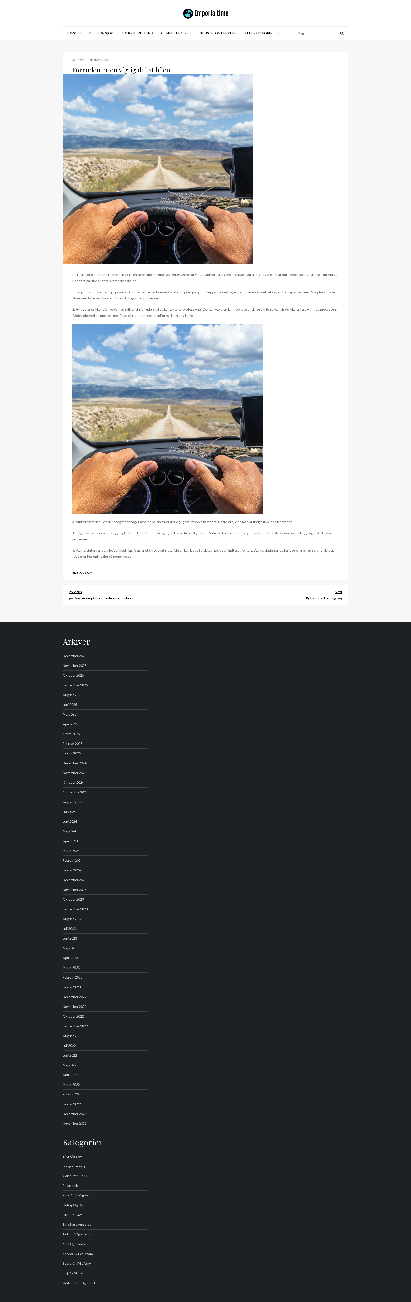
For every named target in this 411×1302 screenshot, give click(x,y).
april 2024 (70, 841)
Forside (74, 33)
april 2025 (70, 724)
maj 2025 (69, 714)
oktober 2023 (73, 899)
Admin (81, 60)
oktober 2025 (73, 675)
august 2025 (72, 695)
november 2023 (75, 890)
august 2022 (72, 1036)
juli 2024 (69, 812)
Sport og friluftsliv (77, 1263)
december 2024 (75, 763)
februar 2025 (73, 743)
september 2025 (75, 685)
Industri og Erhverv (217, 33)
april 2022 (70, 1075)
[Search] (342, 33)
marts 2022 (71, 1084)
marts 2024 (71, 851)
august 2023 (72, 919)
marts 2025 (71, 734)
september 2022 (75, 1026)
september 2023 (75, 909)
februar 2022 (73, 1094)
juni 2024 (70, 821)
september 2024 (75, 792)
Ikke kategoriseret (77, 1224)
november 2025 (75, 665)
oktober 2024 (73, 782)
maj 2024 (69, 831)
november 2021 (75, 1123)
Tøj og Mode (73, 1273)
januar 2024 (72, 870)
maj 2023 (69, 948)
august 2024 (72, 802)
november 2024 (75, 773)
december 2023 (75, 880)
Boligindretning (137, 33)
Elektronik (70, 1185)
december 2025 (75, 656)
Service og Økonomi (78, 1254)
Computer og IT (175, 33)
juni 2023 (70, 938)
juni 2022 (70, 1055)
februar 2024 (73, 860)
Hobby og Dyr (73, 1205)
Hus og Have (73, 1215)
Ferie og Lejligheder (78, 1195)
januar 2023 (72, 987)
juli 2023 (69, 929)
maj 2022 (69, 1065)
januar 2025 (72, 753)
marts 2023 (71, 968)
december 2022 (75, 997)
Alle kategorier (259, 33)
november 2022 (75, 1006)
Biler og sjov (101, 33)
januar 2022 (72, 1104)
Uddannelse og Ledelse (80, 1283)
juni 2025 (70, 704)
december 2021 (75, 1114)
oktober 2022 (73, 1016)
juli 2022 (69, 1045)
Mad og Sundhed (76, 1244)
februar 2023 (73, 977)
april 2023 (70, 958)
